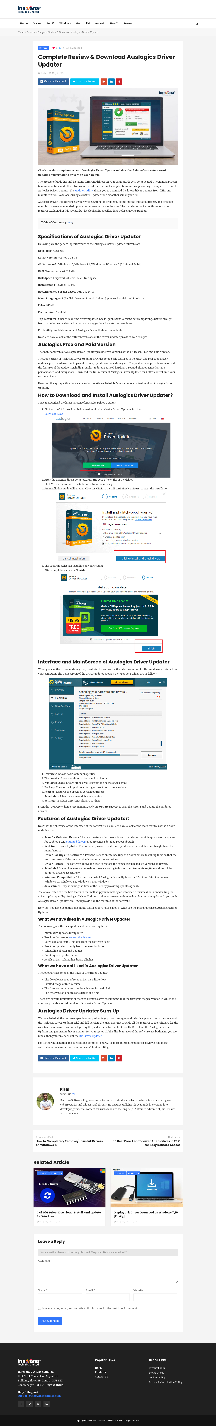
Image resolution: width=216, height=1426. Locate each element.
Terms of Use (156, 1372)
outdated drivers (76, 841)
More (127, 23)
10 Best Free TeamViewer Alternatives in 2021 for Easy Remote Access (146, 1143)
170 (73, 1094)
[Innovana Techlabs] (29, 9)
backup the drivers (79, 937)
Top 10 (50, 23)
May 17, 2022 (46, 1221)
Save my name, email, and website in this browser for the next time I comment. (90, 1308)
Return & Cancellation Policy (165, 1382)
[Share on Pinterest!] (119, 81)
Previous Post (45, 1137)
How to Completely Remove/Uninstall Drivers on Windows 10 (69, 1143)
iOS (88, 23)
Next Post (173, 1137)
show (69, 222)
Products (100, 1372)
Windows (65, 23)
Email (90, 1290)
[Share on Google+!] (104, 81)
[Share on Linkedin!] (111, 81)
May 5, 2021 (58, 73)
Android (100, 23)
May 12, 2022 (123, 1221)
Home (24, 23)
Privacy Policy (157, 1368)
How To (114, 23)
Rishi (44, 73)
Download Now (53, 413)
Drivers (37, 23)
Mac (78, 23)
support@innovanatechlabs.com (39, 1395)
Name (42, 1290)
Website (138, 1290)
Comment (45, 1260)
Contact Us (101, 1376)
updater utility (84, 190)
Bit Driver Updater (90, 1036)
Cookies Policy (157, 1377)
